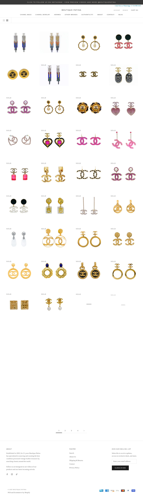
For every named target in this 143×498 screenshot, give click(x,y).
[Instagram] (12, 474)
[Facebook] (7, 474)
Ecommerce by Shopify (22, 492)
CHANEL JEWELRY (43, 14)
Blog (121, 14)
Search (125, 10)
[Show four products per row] (7, 20)
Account (117, 10)
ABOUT (100, 14)
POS (9, 492)
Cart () (134, 10)
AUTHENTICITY (87, 14)
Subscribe (120, 468)
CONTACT (110, 14)
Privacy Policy (74, 468)
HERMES (57, 14)
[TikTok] (17, 474)
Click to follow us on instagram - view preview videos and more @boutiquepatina (71, 2)
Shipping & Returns (76, 460)
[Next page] (84, 430)
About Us (72, 457)
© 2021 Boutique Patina (17, 489)
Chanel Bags (25, 14)
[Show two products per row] (4, 20)
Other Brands (71, 14)
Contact (72, 464)
